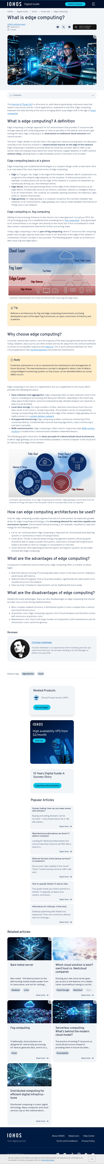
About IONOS (58, 1135)
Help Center (89, 1135)
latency (49, 346)
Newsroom (74, 1135)
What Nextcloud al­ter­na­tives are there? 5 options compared (51, 835)
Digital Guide (22, 11)
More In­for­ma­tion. (48, 1160)
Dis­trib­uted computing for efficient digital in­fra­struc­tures (27, 1094)
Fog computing (20, 1028)
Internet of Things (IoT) (22, 104)
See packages (41, 707)
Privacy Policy (88, 1141)
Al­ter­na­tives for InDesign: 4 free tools (49, 907)
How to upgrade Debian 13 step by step (50, 884)
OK (92, 1159)
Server (34, 11)
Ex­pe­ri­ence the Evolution (47, 785)
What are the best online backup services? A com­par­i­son (51, 860)
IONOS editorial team (16, 24)
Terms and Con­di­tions (67, 1141)
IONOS (10, 11)
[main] (52, 392)
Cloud (40, 674)
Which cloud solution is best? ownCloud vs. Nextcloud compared (74, 968)
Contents (17, 95)
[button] (52, 742)
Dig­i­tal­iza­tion (28, 674)
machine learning (38, 349)
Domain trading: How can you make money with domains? (51, 810)
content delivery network (42, 416)
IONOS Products (75, 4)
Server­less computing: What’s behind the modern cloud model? (72, 1031)
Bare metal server (21, 965)
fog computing (72, 220)
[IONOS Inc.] (21, 1135)
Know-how (45, 11)
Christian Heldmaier (42, 643)
